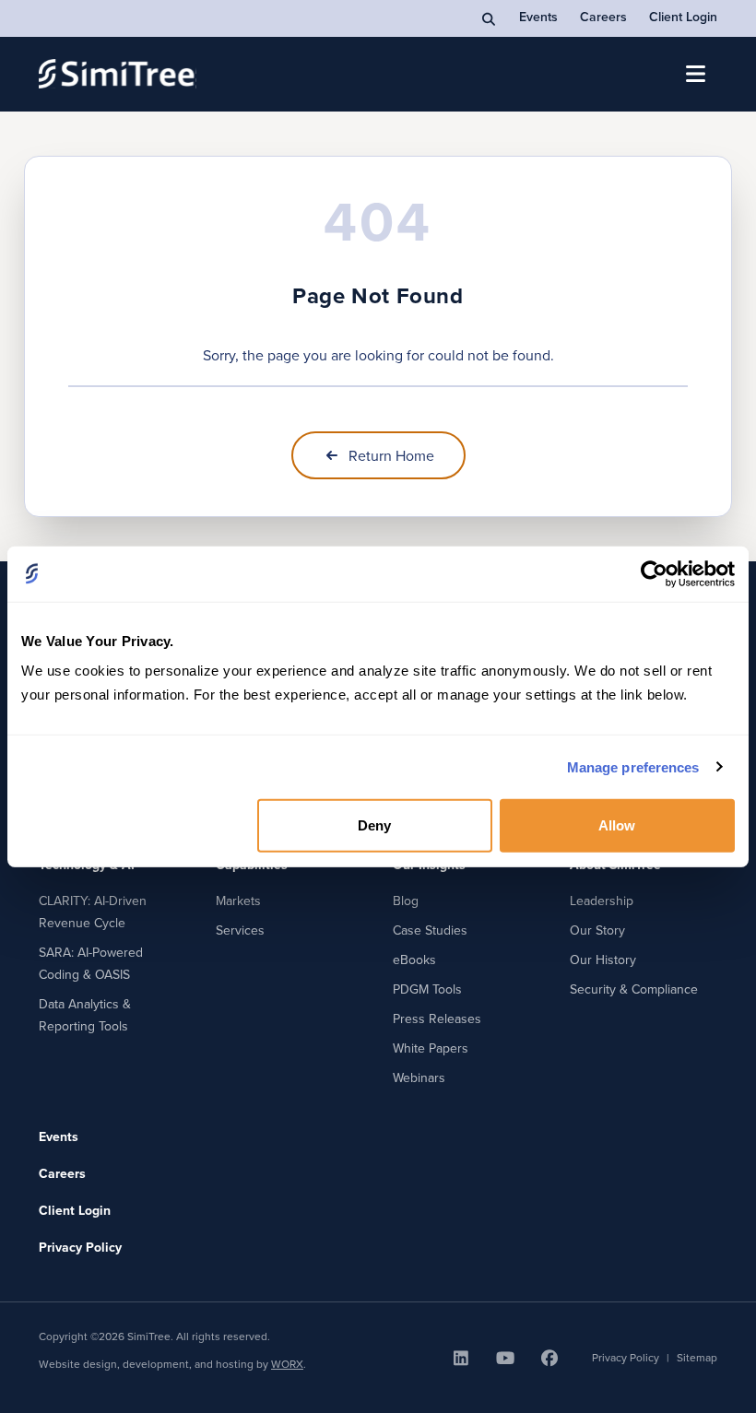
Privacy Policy (80, 1247)
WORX (287, 1364)
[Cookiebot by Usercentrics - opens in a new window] (654, 573)
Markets (238, 900)
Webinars (419, 1077)
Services (240, 930)
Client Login (683, 16)
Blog (406, 900)
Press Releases (437, 1018)
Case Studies (430, 930)
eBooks (414, 959)
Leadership (601, 900)
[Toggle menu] (695, 74)
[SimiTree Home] (117, 73)
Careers (603, 16)
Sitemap (697, 1357)
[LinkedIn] (461, 1357)
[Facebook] (549, 1357)
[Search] (489, 18)
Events (538, 16)
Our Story (597, 930)
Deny (374, 825)
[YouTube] (505, 1357)
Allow (617, 825)
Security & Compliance (634, 989)
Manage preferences (633, 766)
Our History (603, 959)
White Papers (430, 1048)
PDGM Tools (427, 989)
